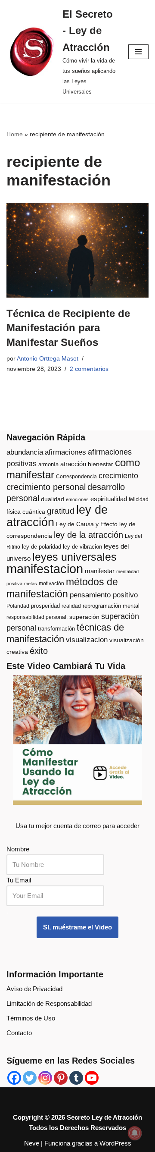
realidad (71, 606)
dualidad (52, 499)
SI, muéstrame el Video (77, 927)
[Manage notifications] (135, 1133)
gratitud (60, 510)
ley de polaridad (41, 546)
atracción (73, 464)
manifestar (100, 570)
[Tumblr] (76, 1078)
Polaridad (17, 606)
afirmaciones (65, 452)
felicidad (139, 499)
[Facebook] (14, 1078)
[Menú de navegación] (138, 51)
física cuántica (25, 512)
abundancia (24, 452)
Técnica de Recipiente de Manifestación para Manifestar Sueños (68, 328)
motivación (51, 584)
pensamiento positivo (104, 595)
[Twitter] (30, 1078)
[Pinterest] (61, 1078)
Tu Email (18, 880)
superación (84, 617)
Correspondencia (76, 477)
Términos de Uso (30, 1018)
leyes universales (74, 557)
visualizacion (87, 640)
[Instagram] (45, 1078)
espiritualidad (108, 498)
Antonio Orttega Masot (47, 358)
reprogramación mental (111, 606)
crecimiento (118, 475)
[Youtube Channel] (92, 1078)
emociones (77, 499)
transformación (56, 628)
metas (30, 583)
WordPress (115, 1143)
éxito (39, 651)
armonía (48, 464)
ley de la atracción (88, 535)
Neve (31, 1143)
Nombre (17, 849)
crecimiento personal (46, 487)
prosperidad (45, 606)
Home (14, 134)
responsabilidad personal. (37, 617)
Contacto (19, 1032)
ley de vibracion (82, 546)
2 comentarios (89, 369)
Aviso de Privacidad (34, 988)
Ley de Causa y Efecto (87, 524)
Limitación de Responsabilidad (49, 1003)
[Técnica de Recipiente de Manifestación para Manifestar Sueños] (77, 250)
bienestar (100, 464)
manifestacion (44, 569)
